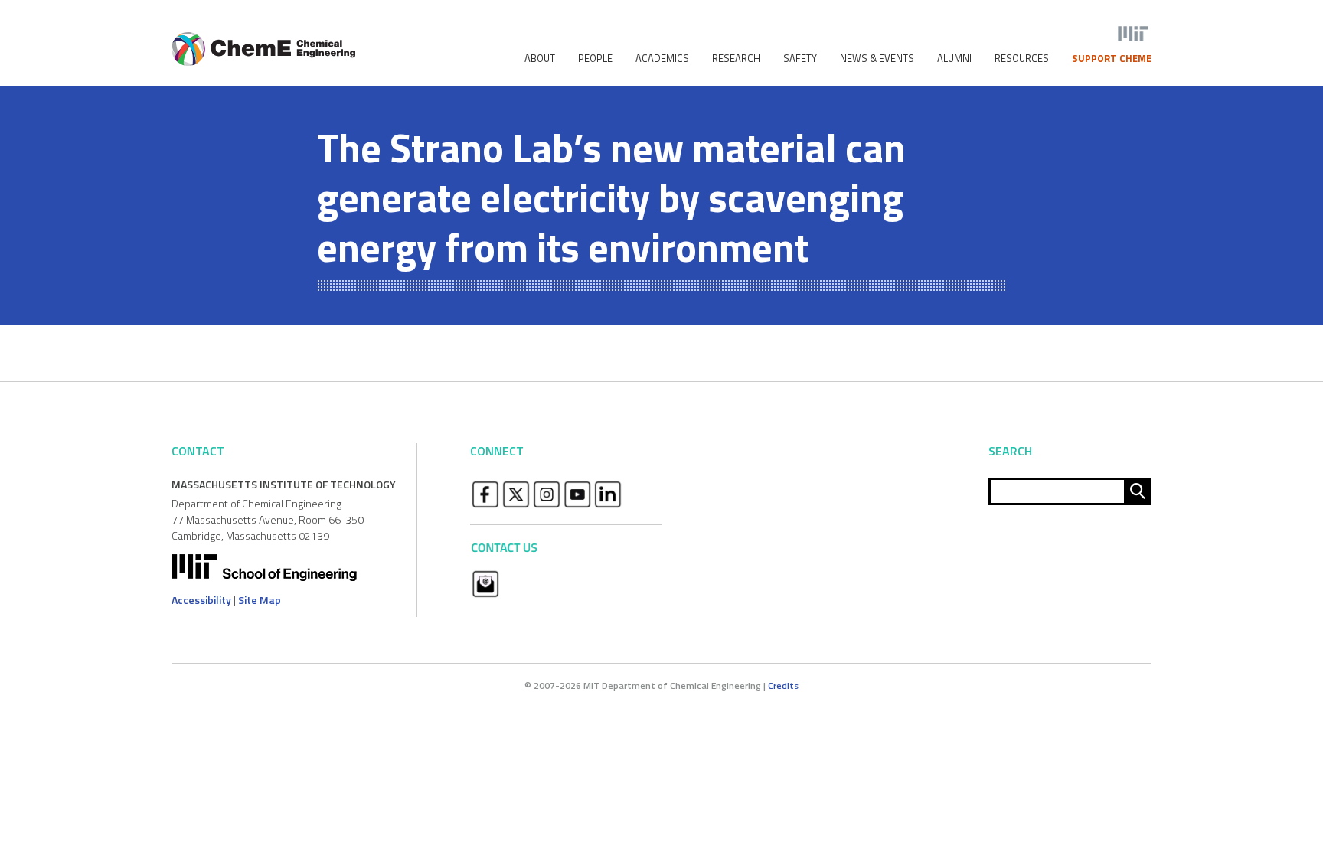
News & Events (877, 58)
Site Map (259, 600)
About (539, 58)
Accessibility (201, 600)
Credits (783, 685)
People (595, 58)
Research (736, 58)
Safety (800, 58)
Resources (1022, 58)
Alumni (954, 58)
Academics (662, 58)
